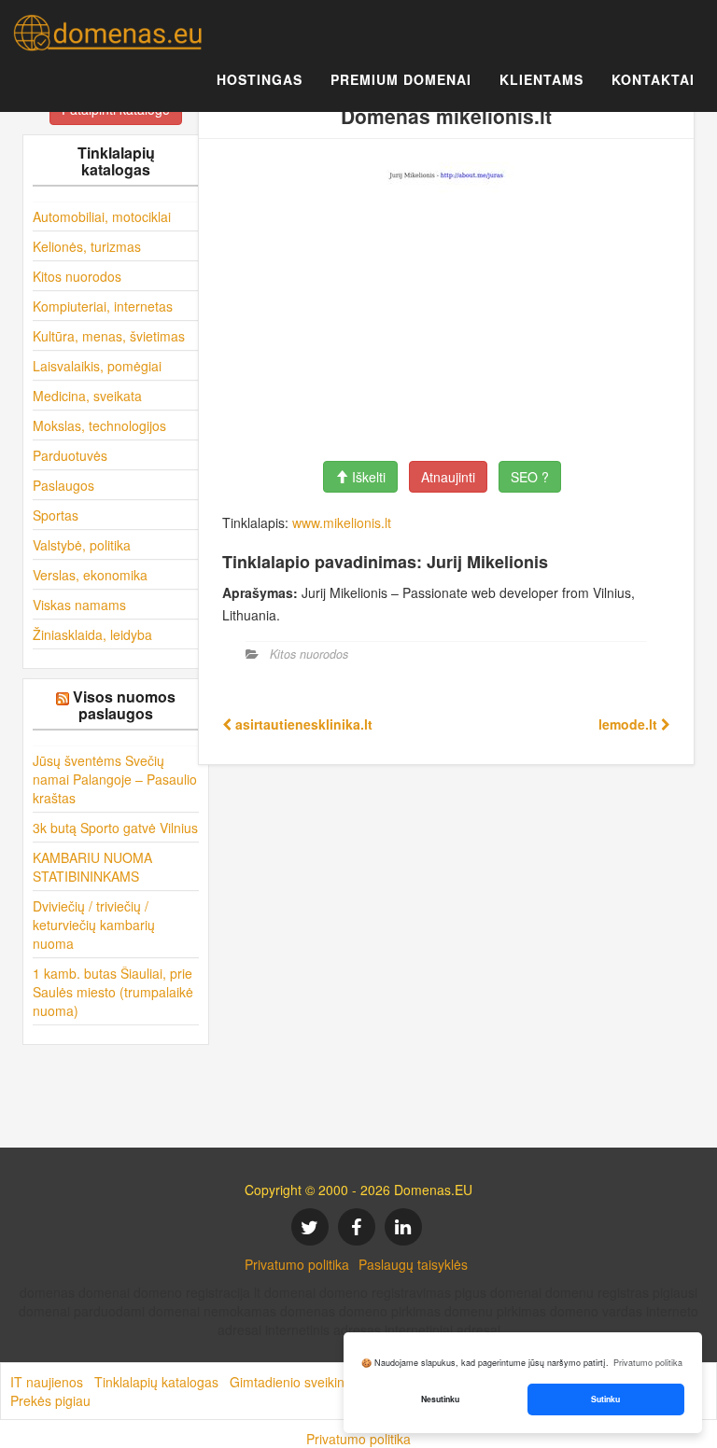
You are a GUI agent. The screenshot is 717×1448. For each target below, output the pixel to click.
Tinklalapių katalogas (156, 1381)
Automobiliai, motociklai (102, 216)
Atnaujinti (448, 476)
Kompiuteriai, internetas (103, 306)
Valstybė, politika (82, 545)
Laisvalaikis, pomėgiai (97, 365)
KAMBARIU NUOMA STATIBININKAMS (92, 866)
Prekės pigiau (50, 1400)
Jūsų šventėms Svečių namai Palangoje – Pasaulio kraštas (115, 779)
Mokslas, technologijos (99, 425)
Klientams (541, 79)
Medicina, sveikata (87, 395)
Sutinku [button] (605, 1399)
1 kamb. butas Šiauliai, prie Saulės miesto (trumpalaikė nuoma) (113, 992)
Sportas (55, 515)
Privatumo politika (297, 1264)
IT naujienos (46, 1381)
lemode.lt (629, 724)
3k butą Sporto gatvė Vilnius (115, 827)
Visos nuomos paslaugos (124, 705)
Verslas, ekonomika (90, 574)
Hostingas (259, 79)
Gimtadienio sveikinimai (299, 1381)
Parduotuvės (70, 455)
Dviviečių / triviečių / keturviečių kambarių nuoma (94, 925)
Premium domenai (400, 79)
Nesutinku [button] (440, 1399)
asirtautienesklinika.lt (302, 724)
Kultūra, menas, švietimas (109, 336)
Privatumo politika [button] (647, 1363)
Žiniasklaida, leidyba (92, 634)
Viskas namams (79, 604)
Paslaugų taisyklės (413, 1264)
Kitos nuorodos (77, 276)
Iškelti (367, 476)
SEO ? (530, 476)
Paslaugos (63, 485)
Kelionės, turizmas (87, 246)
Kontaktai (653, 79)
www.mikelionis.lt (341, 522)
